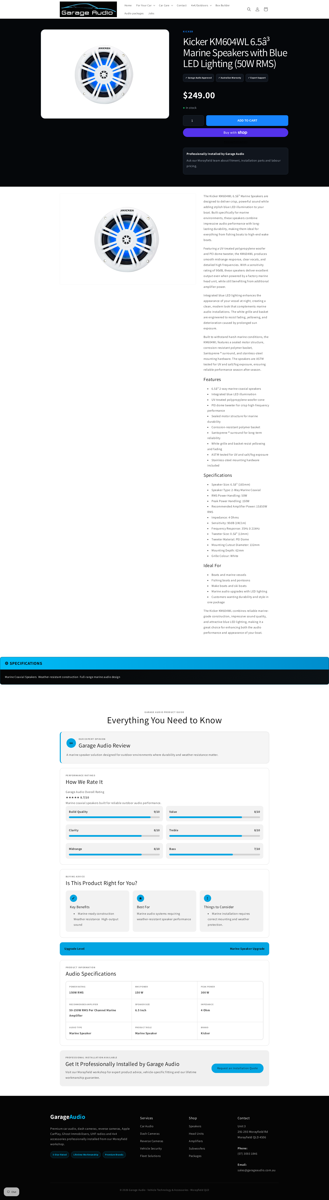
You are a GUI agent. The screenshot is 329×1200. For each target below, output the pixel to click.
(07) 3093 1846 (247, 1154)
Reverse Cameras (151, 1141)
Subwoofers (197, 1148)
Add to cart (247, 120)
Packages (195, 1156)
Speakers (195, 1126)
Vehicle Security (151, 1148)
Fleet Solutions (150, 1156)
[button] (145, 5)
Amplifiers (196, 1141)
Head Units (196, 1134)
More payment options (235, 141)
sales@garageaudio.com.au (256, 1170)
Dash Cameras (150, 1134)
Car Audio (146, 1126)
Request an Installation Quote (237, 1068)
